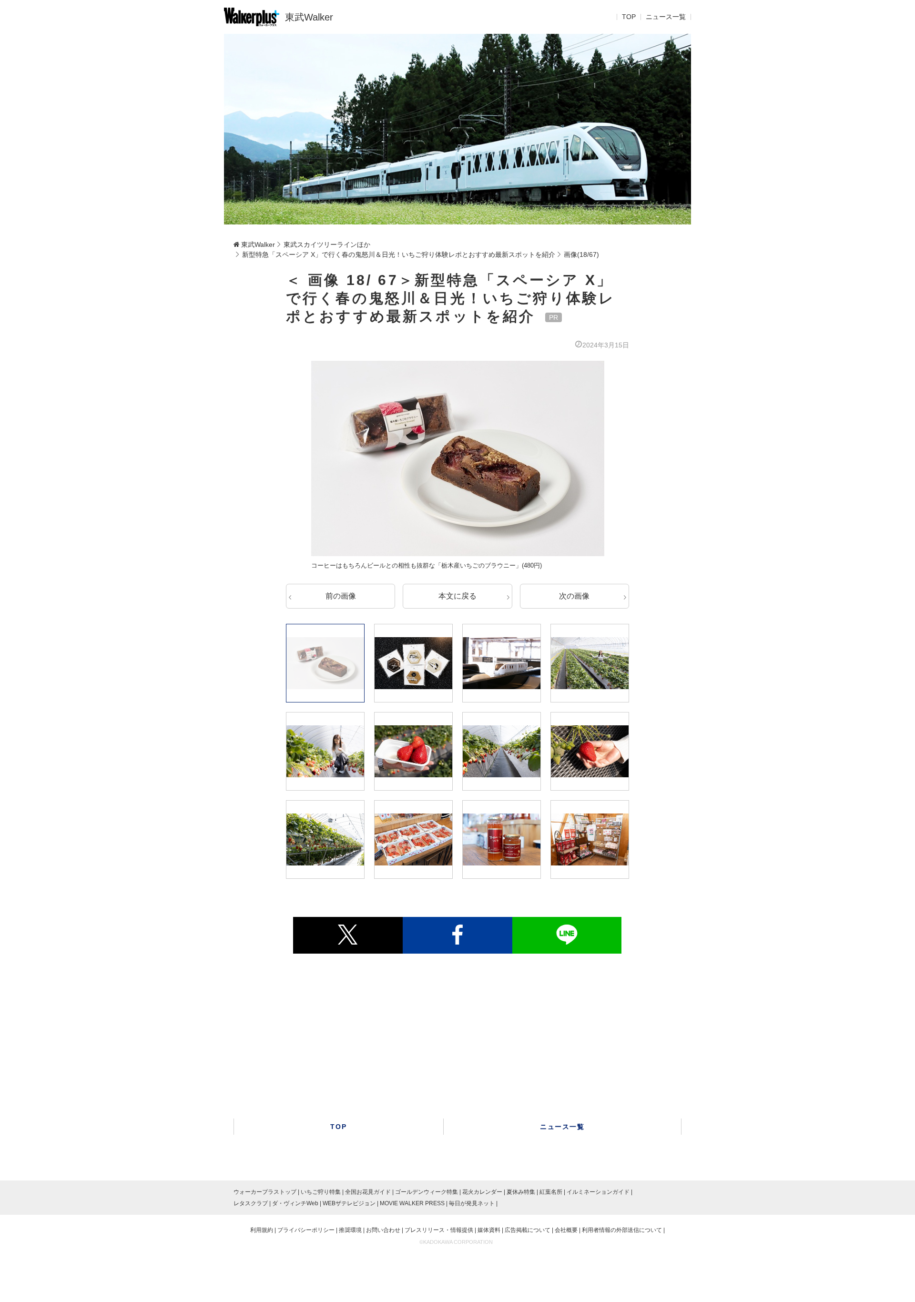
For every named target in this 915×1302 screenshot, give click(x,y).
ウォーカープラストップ (265, 1192)
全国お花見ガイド (368, 1192)
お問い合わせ (383, 1230)
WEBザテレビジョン (349, 1203)
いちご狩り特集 (321, 1192)
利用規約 (261, 1230)
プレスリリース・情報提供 (439, 1230)
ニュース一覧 (666, 17)
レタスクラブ (251, 1203)
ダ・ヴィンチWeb (295, 1203)
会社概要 (566, 1230)
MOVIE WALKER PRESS (412, 1203)
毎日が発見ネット (472, 1203)
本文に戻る (457, 596)
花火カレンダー (482, 1192)
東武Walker (309, 17)
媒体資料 (489, 1230)
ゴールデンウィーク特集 (426, 1192)
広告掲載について (527, 1230)
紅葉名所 (550, 1192)
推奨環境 (350, 1230)
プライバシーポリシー (306, 1230)
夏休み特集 (521, 1192)
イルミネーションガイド (598, 1192)
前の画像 (340, 596)
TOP (629, 17)
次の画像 (574, 596)
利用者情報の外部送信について (622, 1230)
